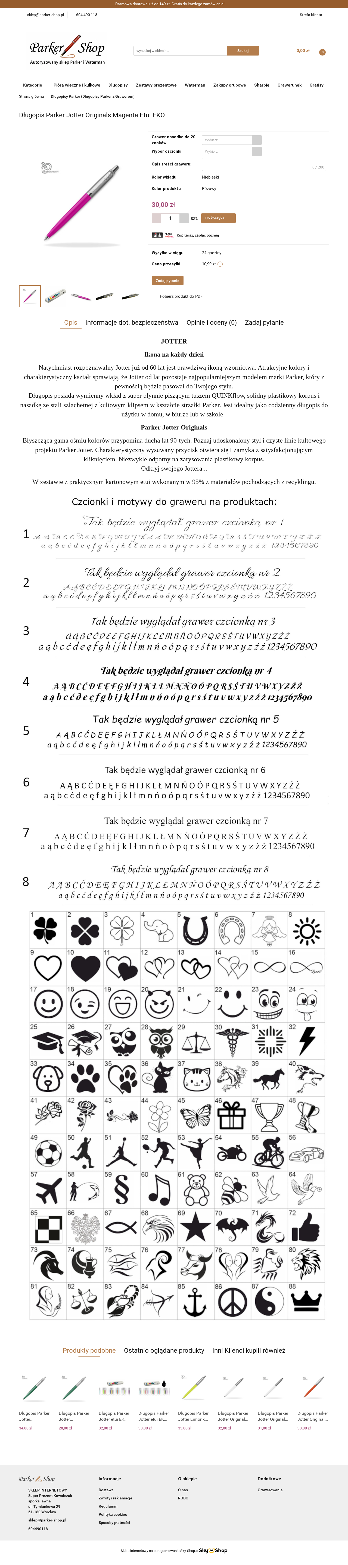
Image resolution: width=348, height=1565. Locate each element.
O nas (183, 1490)
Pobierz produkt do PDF (181, 296)
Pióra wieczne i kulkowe (77, 85)
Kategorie (33, 85)
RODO (183, 1498)
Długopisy (118, 85)
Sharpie (261, 85)
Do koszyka (215, 218)
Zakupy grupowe (229, 85)
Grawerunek (290, 85)
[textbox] (227, 140)
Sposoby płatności (114, 1522)
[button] (110, 1479)
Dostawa (106, 1490)
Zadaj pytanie (167, 280)
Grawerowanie (270, 1490)
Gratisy (317, 85)
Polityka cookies (113, 1514)
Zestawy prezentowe (156, 85)
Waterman (195, 85)
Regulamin (108, 1506)
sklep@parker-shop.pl (47, 1520)
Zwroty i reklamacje (115, 1498)
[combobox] (232, 140)
